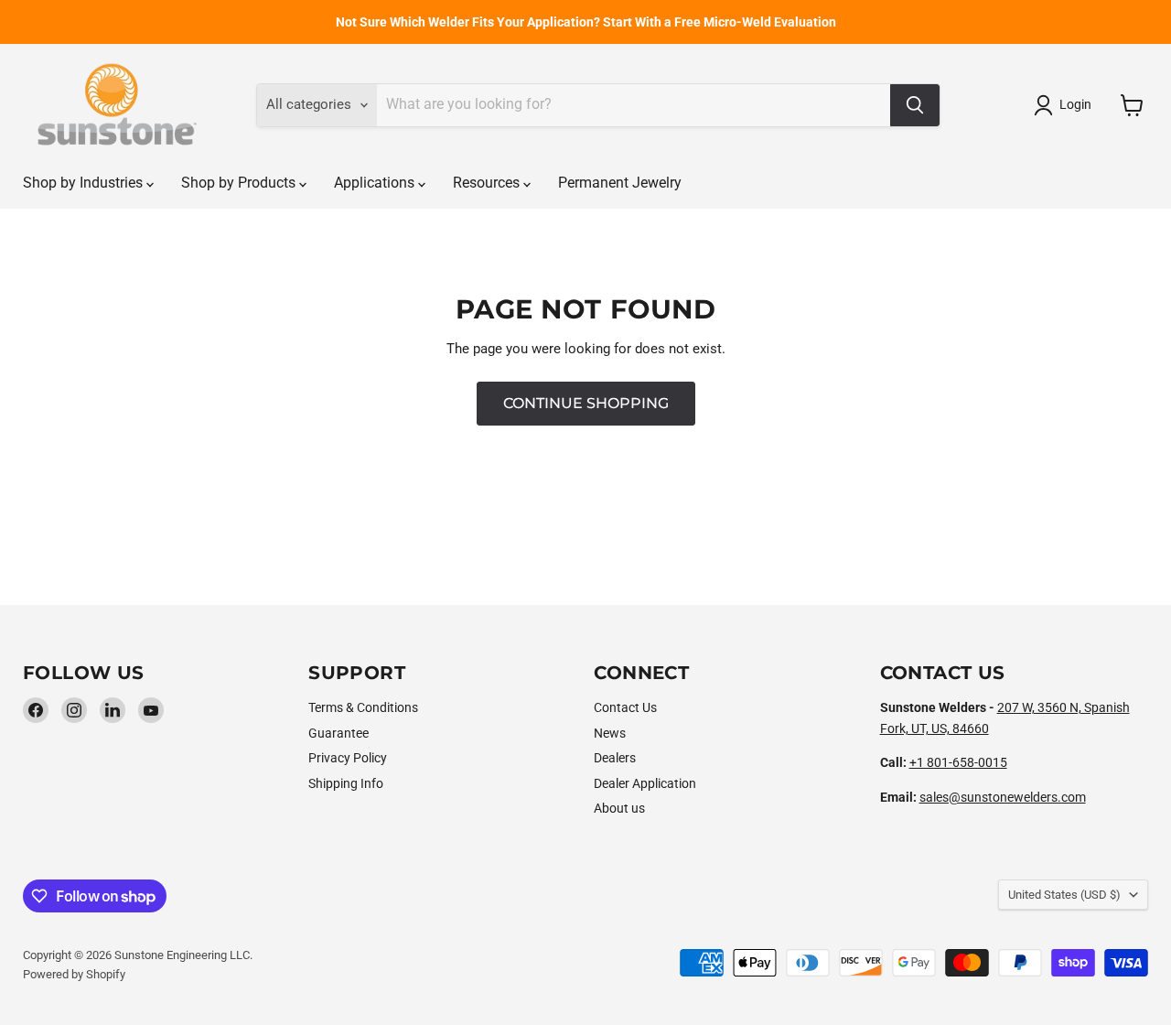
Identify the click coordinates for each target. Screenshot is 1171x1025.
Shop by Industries (84, 182)
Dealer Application (645, 783)
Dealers (615, 757)
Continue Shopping (586, 403)
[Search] (915, 105)
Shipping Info (345, 783)
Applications (376, 182)
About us (619, 808)
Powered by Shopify (74, 974)
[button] (1066, 105)
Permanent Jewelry (620, 182)
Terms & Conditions (363, 707)
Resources (488, 182)
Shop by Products (240, 182)
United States (1064, 894)
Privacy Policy (347, 757)
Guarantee (338, 733)
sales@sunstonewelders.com (1002, 797)
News (610, 733)
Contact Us (625, 707)
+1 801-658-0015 (958, 762)
